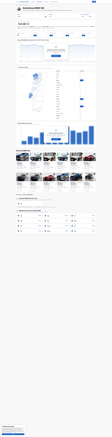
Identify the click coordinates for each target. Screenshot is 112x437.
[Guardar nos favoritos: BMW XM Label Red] (94, 154)
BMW (26, 5)
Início (17, 5)
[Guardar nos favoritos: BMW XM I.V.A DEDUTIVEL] (81, 174)
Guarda (57, 94)
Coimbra (58, 87)
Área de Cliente (54, 1)
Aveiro (57, 75)
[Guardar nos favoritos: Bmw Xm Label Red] (54, 174)
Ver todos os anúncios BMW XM (24, 194)
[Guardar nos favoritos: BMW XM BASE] (41, 154)
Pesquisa (33, 1)
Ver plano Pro (55, 55)
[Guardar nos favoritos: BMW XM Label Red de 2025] (27, 154)
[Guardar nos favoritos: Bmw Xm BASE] (68, 154)
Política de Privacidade (12, 432)
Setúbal (57, 111)
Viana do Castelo (59, 113)
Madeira (58, 101)
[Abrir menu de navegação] (17, 2)
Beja (57, 77)
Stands (46, 1)
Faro (57, 91)
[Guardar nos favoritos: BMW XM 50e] (27, 174)
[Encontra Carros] (24, 2)
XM (28, 5)
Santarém (58, 108)
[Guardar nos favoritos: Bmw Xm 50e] (41, 174)
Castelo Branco (59, 85)
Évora (57, 89)
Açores (57, 73)
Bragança (58, 82)
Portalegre (58, 103)
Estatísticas (39, 1)
